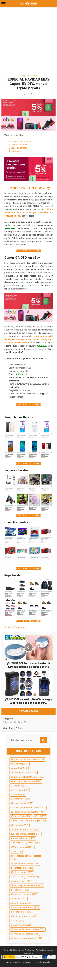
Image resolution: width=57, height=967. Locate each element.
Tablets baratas (22, 912)
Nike (16, 851)
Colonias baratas (22, 803)
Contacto (10, 962)
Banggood (19, 786)
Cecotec (18, 794)
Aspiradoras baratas (24, 772)
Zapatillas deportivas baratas (28, 929)
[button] (3, 3)
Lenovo (18, 843)
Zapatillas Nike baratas (25, 934)
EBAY (8, 627)
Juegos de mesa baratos (26, 834)
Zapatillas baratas (23, 925)
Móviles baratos (22, 847)
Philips (18, 876)
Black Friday (20, 790)
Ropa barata (15, 151)
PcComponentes (22, 872)
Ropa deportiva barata (25, 894)
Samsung (19, 898)
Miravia (35, 843)
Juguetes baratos (23, 838)
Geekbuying (20, 825)
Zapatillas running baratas (27, 938)
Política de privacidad (42, 962)
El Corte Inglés (36, 821)
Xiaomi (18, 920)
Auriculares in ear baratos (26, 781)
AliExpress (20, 764)
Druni (41, 816)
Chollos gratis (21, 799)
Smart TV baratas (23, 903)
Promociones (20, 627)
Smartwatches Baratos (25, 907)
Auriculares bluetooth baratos (28, 777)
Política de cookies (23, 962)
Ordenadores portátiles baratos (26, 857)
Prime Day (35, 876)
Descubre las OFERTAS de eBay (28, 188)
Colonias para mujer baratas (28, 812)
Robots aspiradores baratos (27, 885)
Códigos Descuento (28, 75)
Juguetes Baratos (18, 144)
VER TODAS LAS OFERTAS (28, 251)
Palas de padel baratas (25, 863)
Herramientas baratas (25, 829)
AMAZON (19, 768)
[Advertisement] (28, 40)
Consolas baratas (18, 148)
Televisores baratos (24, 916)
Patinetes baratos (23, 868)
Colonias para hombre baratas (28, 807)
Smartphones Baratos (20, 141)
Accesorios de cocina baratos (28, 759)
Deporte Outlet (21, 816)
